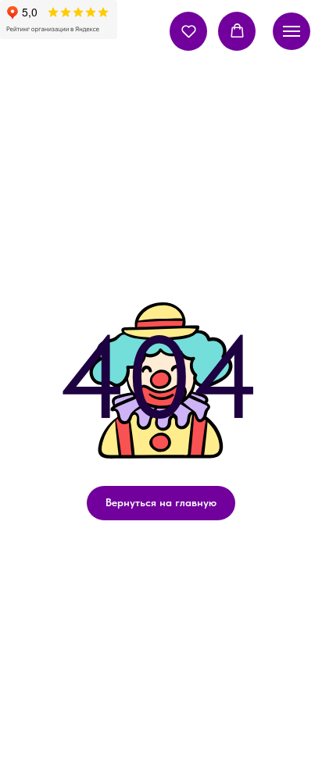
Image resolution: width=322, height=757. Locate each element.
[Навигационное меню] (291, 31)
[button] (188, 30)
